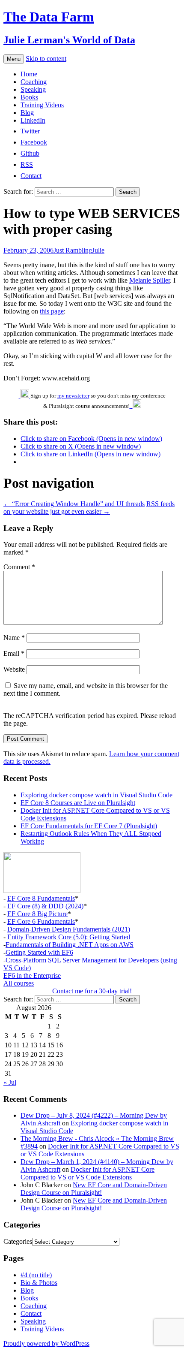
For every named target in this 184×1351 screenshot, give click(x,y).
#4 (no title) (36, 1275)
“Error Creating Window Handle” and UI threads (74, 503)
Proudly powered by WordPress (46, 1343)
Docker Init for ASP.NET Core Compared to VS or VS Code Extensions (87, 1173)
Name (14, 637)
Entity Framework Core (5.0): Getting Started (68, 937)
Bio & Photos (39, 1282)
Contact (31, 1313)
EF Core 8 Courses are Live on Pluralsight (78, 802)
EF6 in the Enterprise (32, 975)
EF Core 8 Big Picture (37, 913)
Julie (98, 250)
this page (52, 311)
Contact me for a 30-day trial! (92, 991)
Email (13, 653)
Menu (14, 59)
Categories (17, 1241)
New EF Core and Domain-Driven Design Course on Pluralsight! (94, 1188)
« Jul (9, 1082)
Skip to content (46, 58)
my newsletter (73, 395)
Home (29, 74)
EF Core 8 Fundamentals (41, 898)
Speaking (33, 89)
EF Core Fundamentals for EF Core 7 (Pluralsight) (89, 825)
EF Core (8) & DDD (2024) (45, 906)
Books (29, 97)
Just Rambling (72, 250)
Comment (19, 566)
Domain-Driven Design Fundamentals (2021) (68, 929)
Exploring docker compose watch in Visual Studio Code (96, 795)
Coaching (34, 81)
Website (14, 669)
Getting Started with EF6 (39, 952)
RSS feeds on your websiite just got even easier (89, 507)
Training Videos (42, 105)
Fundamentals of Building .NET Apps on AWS (70, 944)
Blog (27, 112)
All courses (18, 983)
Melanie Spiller (149, 280)
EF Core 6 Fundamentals (41, 921)
